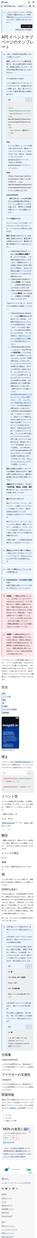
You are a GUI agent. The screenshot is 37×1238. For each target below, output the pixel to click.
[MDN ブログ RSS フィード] (17, 1188)
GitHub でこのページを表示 (13, 1154)
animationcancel (14, 160)
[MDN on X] (10, 1188)
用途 (4, 862)
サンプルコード (15, 918)
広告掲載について (8, 1209)
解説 (4, 700)
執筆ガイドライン (8, 1233)
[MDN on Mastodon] (13, 1188)
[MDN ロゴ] (6, 1179)
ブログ (4, 1202)
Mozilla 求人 (6, 1205)
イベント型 (6, 697)
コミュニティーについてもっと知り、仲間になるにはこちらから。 (19, 19)
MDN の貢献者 (18, 1148)
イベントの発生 (10, 853)
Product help (6, 1216)
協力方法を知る (8, 1142)
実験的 (17, 260)
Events (13, 514)
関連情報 (6, 713)
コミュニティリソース (9, 1230)
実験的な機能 (27, 580)
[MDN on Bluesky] (6, 1188)
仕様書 (5, 706)
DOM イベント (24, 530)
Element (29, 154)
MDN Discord (6, 1237)
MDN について (7, 1198)
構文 (4, 694)
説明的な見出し (10, 889)
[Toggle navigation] (33, 2)
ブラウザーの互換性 (10, 709)
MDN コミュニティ (8, 1226)
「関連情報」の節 (14, 1108)
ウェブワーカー (24, 569)
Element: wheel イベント (15, 511)
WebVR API (21, 428)
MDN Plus (5, 1213)
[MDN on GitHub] (3, 1188)
